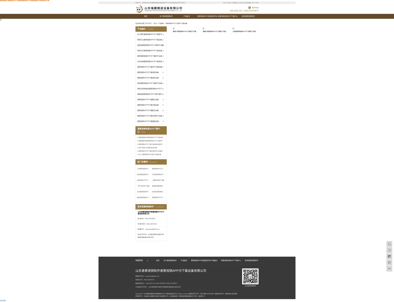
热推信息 (235, 2)
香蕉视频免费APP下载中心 (228, 16)
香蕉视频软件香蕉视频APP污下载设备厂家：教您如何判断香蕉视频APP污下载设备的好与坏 (151, 137)
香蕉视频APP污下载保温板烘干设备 (158, 169)
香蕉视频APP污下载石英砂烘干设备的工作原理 (151, 151)
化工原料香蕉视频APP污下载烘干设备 (151, 34)
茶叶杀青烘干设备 (143, 186)
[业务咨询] (389, 244)
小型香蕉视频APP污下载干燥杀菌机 (143, 169)
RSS (253, 2)
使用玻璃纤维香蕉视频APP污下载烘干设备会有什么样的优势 (151, 141)
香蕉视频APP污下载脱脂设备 (148, 121)
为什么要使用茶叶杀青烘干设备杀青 (149, 154)
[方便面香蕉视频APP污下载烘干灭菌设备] (245, 28)
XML (257, 2)
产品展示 (186, 16)
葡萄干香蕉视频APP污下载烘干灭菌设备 (185, 31)
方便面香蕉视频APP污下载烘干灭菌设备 (245, 31)
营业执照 (234, 294)
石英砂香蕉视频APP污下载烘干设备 (158, 192)
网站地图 (248, 2)
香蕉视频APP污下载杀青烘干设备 (149, 116)
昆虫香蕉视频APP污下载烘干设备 (149, 83)
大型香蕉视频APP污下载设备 (158, 174)
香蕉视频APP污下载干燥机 (158, 197)
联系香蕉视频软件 (248, 16)
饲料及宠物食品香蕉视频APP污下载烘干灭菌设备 (152, 89)
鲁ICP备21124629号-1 (207, 294)
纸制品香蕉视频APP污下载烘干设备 (150, 45)
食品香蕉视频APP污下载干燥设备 (143, 174)
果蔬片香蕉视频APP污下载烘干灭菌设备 (215, 31)
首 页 (155, 23)
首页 (145, 16)
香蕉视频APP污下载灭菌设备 (148, 105)
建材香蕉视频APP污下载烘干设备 (149, 56)
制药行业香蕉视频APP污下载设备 (149, 51)
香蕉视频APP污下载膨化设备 (148, 110)
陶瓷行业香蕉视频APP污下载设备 (149, 40)
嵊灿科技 (228, 294)
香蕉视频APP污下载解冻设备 (148, 99)
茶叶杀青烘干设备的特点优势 (147, 147)
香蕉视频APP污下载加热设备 (148, 78)
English (229, 2)
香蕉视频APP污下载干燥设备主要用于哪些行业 (151, 144)
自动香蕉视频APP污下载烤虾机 (143, 192)
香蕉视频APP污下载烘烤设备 (148, 72)
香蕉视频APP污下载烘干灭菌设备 (176, 23)
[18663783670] (389, 250)
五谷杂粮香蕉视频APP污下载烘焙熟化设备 (152, 61)
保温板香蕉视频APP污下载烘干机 (158, 186)
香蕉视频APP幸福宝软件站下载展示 (207, 17)
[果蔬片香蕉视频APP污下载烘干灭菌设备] (215, 28)
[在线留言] (389, 262)
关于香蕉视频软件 (166, 16)
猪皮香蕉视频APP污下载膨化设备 (143, 197)
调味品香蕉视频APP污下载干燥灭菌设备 (152, 94)
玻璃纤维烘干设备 (158, 180)
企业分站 (241, 2)
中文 (224, 2)
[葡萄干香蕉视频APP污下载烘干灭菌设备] (185, 28)
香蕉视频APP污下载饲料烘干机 (143, 180)
